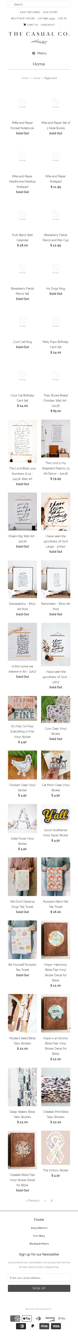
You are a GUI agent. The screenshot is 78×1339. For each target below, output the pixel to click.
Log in (62, 18)
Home (39, 64)
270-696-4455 (46, 18)
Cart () (32, 25)
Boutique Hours (23, 18)
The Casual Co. (43, 1309)
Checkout (48, 25)
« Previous (33, 1200)
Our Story (50, 12)
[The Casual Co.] (39, 38)
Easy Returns (30, 12)
